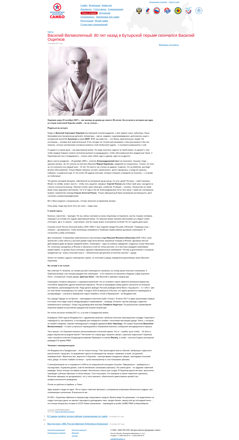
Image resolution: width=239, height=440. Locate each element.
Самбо (83, 5)
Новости (51, 32)
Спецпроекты (87, 17)
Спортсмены (99, 9)
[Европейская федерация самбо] (178, 13)
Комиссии (107, 5)
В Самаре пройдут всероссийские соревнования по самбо (77, 416)
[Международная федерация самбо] (167, 13)
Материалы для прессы (169, 45)
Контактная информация (56, 430)
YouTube (75, 436)
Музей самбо (101, 21)
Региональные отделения (158, 2)
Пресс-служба (89, 13)
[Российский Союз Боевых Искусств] (156, 13)
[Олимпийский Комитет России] (148, 13)
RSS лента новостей (79, 430)
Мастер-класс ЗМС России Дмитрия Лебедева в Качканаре (77, 424)
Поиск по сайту (174, 2)
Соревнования (115, 9)
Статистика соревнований (93, 24)
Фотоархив (104, 13)
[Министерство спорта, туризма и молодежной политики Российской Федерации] (139, 13)
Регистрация (86, 21)
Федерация (94, 5)
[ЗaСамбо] (198, 13)
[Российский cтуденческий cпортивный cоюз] (188, 13)
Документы (86, 9)
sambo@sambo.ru (117, 439)
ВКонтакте (75, 433)
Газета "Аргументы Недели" (65, 412)
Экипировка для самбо (107, 17)
